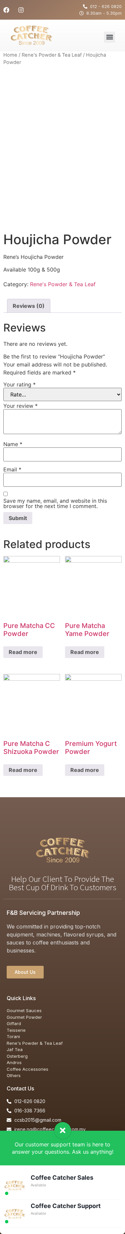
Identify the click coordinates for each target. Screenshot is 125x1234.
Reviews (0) (29, 306)
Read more (23, 652)
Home (10, 55)
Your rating (19, 384)
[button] (109, 37)
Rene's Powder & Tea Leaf (52, 55)
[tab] (28, 306)
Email (12, 469)
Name (12, 444)
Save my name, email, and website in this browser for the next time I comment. (55, 503)
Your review (20, 405)
